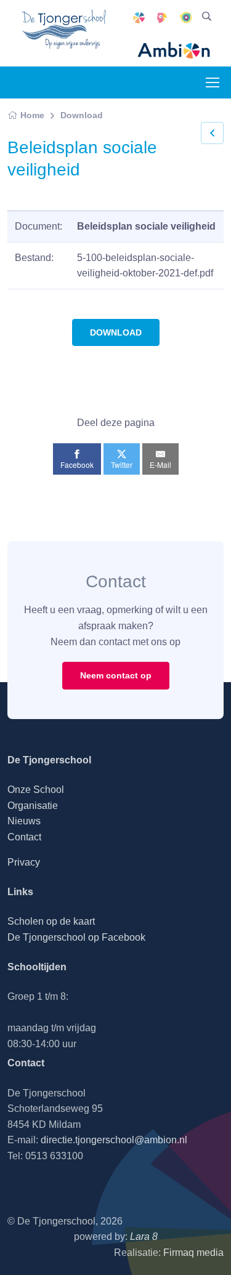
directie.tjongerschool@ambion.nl (114, 1140)
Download (81, 115)
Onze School (35, 789)
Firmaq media (193, 1252)
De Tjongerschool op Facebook (76, 937)
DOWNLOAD (116, 332)
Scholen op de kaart (51, 921)
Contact (24, 837)
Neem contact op (116, 675)
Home (32, 115)
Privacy (23, 862)
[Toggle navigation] (212, 82)
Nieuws (24, 821)
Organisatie (32, 805)
